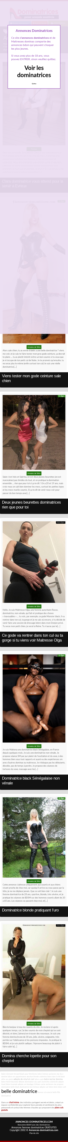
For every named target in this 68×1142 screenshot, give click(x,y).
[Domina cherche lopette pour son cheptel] (34, 973)
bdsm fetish (6, 1082)
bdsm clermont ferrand (10, 1074)
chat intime (14, 1102)
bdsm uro (11, 1077)
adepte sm (22, 1084)
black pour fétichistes (28, 1074)
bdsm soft (62, 1087)
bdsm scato (39, 1079)
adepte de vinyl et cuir (24, 1079)
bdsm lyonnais (11, 1084)
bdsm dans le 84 (53, 1077)
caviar (43, 1084)
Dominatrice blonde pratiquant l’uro (30, 910)
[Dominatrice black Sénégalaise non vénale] (34, 699)
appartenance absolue (24, 1077)
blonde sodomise (40, 1077)
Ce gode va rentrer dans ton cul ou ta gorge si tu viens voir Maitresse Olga (32, 637)
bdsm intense (43, 1074)
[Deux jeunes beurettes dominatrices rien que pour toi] (34, 433)
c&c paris (37, 1082)
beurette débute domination (22, 1082)
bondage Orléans (33, 1084)
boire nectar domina (53, 1079)
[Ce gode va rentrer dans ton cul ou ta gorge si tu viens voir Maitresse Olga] (34, 563)
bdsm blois (53, 1087)
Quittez (34, 83)
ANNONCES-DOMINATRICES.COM (34, 1122)
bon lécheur (34, 1087)
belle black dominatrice (20, 1087)
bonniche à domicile (50, 1082)
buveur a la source (45, 1092)
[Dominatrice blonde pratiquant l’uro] (34, 838)
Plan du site (34, 1133)
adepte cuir (44, 1087)
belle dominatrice (19, 1091)
